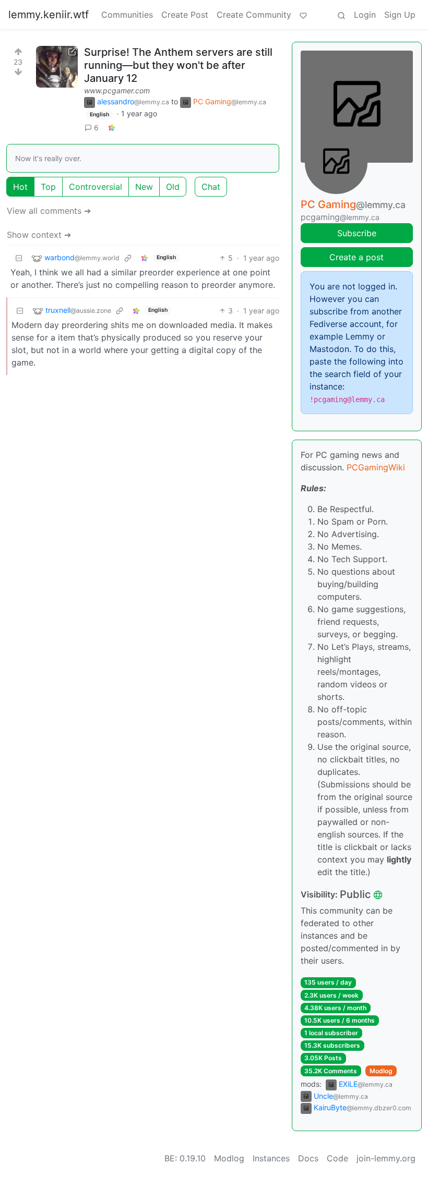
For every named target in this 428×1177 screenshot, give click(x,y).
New (144, 186)
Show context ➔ (39, 234)
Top (48, 186)
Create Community (254, 14)
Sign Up (399, 14)
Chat (210, 186)
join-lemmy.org (385, 1158)
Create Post (184, 14)
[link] (111, 128)
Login (365, 14)
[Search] (341, 14)
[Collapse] (18, 258)
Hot (20, 186)
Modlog (381, 1071)
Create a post (356, 257)
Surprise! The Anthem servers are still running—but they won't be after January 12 (178, 65)
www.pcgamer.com (117, 90)
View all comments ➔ (49, 210)
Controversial (95, 186)
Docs (308, 1158)
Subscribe (356, 233)
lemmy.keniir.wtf (48, 14)
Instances (271, 1158)
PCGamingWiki (376, 467)
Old (173, 186)
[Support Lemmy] (303, 14)
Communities (127, 14)
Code (337, 1158)
